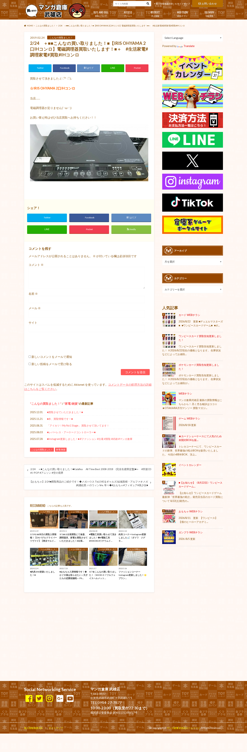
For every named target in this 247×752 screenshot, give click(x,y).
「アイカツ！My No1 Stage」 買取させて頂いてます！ (78, 425)
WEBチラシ (182, 13)
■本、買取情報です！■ (60, 418)
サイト (33, 322)
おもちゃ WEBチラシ (191, 511)
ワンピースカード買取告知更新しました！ (200, 338)
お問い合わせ (209, 3)
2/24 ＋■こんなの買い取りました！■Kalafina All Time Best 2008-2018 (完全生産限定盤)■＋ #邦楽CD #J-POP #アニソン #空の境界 (90, 471)
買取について (100, 13)
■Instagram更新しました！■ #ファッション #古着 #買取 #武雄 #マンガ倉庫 (89, 438)
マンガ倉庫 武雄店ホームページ (183, 728)
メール (35, 308)
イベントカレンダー (190, 464)
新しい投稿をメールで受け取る (51, 364)
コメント (36, 264)
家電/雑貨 (71, 403)
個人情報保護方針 (164, 3)
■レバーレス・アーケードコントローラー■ (71, 432)
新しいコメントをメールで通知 (51, 356)
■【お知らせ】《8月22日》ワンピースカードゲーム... (200, 484)
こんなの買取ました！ (45, 403)
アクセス (128, 13)
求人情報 (155, 13)
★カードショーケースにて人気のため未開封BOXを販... (200, 438)
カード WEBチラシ (189, 314)
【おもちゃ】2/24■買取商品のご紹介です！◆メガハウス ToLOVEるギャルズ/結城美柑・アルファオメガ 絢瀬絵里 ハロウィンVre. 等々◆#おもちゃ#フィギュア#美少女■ (88, 483)
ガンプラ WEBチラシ (191, 532)
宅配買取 (209, 13)
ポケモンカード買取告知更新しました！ (199, 366)
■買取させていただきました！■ (65, 412)
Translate (189, 46)
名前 (33, 293)
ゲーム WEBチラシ (189, 418)
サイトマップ (183, 3)
